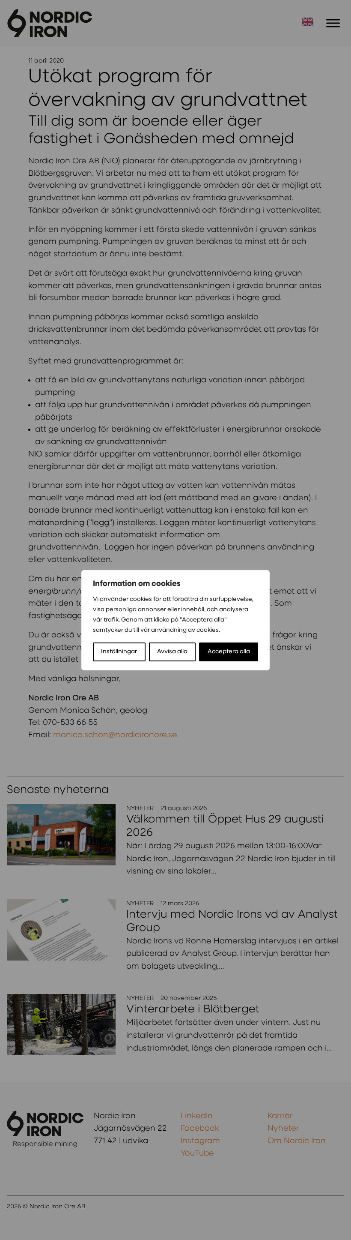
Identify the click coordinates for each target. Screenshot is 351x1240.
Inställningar (119, 652)
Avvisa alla (172, 652)
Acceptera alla (229, 652)
